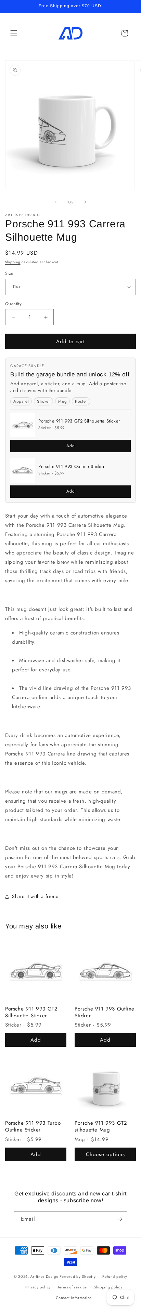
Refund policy (114, 1276)
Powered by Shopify (78, 1276)
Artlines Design (44, 1276)
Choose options (105, 1154)
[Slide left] (55, 202)
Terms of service (72, 1287)
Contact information (74, 1297)
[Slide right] (85, 202)
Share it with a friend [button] (35, 896)
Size (9, 273)
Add (70, 446)
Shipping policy (108, 1287)
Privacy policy (38, 1287)
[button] (13, 33)
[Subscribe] (119, 1219)
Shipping (13, 262)
